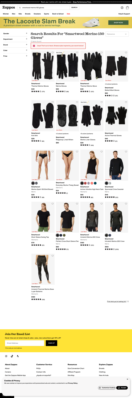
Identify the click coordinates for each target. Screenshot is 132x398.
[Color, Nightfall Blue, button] (109, 235)
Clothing (102, 372)
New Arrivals (103, 375)
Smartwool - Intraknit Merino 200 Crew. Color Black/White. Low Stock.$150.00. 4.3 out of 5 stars (92, 226)
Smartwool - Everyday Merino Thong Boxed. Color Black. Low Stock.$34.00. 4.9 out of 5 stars (67, 174)
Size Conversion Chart (76, 368)
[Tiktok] (12, 356)
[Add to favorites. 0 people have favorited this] (52, 52)
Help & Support (124, 14)
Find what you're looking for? (116, 301)
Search (74, 7)
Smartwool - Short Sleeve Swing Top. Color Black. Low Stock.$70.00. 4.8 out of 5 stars (43, 226)
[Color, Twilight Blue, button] (95, 183)
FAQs (38, 368)
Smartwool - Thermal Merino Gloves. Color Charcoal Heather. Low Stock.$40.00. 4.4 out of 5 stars (43, 74)
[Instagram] (6, 356)
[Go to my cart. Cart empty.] (127, 8)
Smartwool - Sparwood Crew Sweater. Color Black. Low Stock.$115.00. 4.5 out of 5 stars (116, 174)
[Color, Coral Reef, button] (92, 183)
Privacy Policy (72, 383)
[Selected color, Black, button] (33, 183)
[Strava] (17, 356)
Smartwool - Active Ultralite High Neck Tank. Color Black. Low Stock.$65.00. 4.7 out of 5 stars (92, 174)
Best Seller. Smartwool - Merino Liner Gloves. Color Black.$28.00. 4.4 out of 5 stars (92, 123)
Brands (101, 368)
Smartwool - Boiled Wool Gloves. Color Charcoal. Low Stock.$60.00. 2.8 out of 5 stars (116, 74)
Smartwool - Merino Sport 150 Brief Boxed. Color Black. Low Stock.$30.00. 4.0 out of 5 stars (43, 174)
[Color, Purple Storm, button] (88, 183)
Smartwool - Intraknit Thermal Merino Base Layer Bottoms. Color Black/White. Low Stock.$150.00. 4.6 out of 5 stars (43, 277)
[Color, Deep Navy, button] (60, 235)
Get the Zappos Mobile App (15, 375)
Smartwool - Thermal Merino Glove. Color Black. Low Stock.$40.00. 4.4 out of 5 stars (92, 74)
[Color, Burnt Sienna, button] (85, 183)
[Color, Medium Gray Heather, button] (36, 183)
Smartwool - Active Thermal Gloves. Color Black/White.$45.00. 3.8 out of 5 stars (116, 123)
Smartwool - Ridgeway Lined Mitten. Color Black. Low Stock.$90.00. (67, 123)
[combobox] (43, 8)
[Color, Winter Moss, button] (64, 235)
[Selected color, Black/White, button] (106, 235)
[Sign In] (122, 8)
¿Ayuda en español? (43, 375)
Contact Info (41, 372)
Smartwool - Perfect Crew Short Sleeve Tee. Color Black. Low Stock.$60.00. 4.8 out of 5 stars (67, 226)
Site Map (71, 375)
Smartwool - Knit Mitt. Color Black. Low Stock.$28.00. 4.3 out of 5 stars (43, 123)
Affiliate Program (74, 372)
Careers (8, 372)
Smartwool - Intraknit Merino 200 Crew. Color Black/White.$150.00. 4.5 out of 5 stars (116, 226)
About (7, 368)
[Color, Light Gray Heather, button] (109, 183)
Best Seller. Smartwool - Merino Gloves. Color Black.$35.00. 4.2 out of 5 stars (67, 74)
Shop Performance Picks (82, 2)
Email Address (12, 343)
